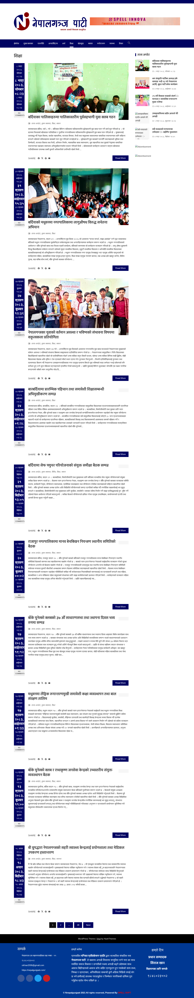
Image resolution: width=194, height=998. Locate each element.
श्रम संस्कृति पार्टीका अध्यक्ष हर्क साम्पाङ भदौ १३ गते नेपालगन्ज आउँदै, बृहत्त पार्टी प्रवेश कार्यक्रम (164, 81)
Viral (99, 939)
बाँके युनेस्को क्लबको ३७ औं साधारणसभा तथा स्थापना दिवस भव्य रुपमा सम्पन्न (71, 620)
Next (88, 925)
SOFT (128, 992)
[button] (129, 43)
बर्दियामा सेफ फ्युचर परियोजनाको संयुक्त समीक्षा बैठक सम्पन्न (68, 465)
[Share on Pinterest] (46, 158)
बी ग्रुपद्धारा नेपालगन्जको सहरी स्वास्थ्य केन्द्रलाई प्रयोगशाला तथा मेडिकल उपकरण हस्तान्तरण (76, 850)
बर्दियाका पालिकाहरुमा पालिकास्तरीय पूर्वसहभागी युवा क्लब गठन (71, 117)
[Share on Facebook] (38, 158)
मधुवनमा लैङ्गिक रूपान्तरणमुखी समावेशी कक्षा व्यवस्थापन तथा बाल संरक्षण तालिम (72, 696)
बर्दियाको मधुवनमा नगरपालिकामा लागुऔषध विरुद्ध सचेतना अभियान (67, 224)
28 (78, 925)
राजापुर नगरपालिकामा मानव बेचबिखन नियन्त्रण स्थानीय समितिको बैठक (71, 544)
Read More (120, 158)
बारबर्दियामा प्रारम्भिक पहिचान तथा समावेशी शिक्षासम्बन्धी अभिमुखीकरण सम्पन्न (66, 391)
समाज (58, 123)
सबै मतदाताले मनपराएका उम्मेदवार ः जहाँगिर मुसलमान (164, 130)
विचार (121, 43)
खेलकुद (81, 43)
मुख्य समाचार (28, 43)
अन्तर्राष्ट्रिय (53, 43)
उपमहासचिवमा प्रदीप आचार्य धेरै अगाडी (165, 115)
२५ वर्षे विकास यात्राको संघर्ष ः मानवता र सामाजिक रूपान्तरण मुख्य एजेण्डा (165, 99)
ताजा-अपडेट (35, 123)
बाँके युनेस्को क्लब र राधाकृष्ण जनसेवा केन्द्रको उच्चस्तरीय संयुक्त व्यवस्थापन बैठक (70, 772)
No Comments (19, 114)
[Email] (49, 158)
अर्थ (63, 43)
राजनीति (41, 43)
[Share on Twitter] (42, 158)
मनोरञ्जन (101, 43)
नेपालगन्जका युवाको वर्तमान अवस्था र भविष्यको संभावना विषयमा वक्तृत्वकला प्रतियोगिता (71, 334)
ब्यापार (90, 43)
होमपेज (16, 43)
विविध (54, 472)
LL (123, 992)
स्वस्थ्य (111, 43)
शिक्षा (71, 43)
